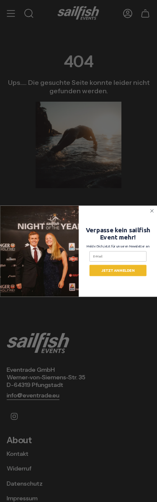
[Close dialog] (151, 210)
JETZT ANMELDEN (117, 270)
